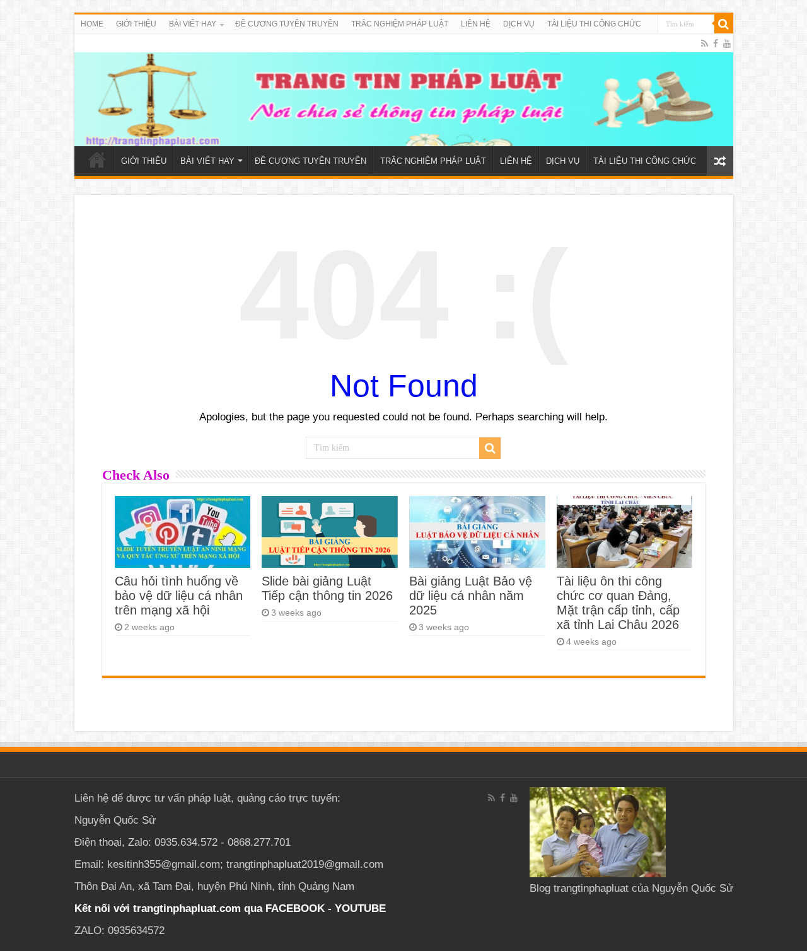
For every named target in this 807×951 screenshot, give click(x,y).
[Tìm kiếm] (723, 23)
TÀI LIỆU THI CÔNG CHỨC (594, 24)
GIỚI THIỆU (136, 24)
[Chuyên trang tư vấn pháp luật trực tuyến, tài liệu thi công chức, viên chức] (403, 90)
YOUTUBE (360, 908)
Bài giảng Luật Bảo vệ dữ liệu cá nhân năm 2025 (470, 595)
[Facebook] (715, 43)
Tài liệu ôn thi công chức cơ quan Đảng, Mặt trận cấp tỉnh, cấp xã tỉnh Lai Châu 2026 (618, 602)
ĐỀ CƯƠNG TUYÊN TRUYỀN (287, 24)
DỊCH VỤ (519, 24)
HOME (92, 24)
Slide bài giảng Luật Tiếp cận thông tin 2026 (327, 588)
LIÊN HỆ (476, 24)
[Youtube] (727, 43)
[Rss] (704, 43)
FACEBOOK (293, 908)
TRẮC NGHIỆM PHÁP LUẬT (399, 24)
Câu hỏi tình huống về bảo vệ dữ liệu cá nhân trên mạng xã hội (179, 595)
